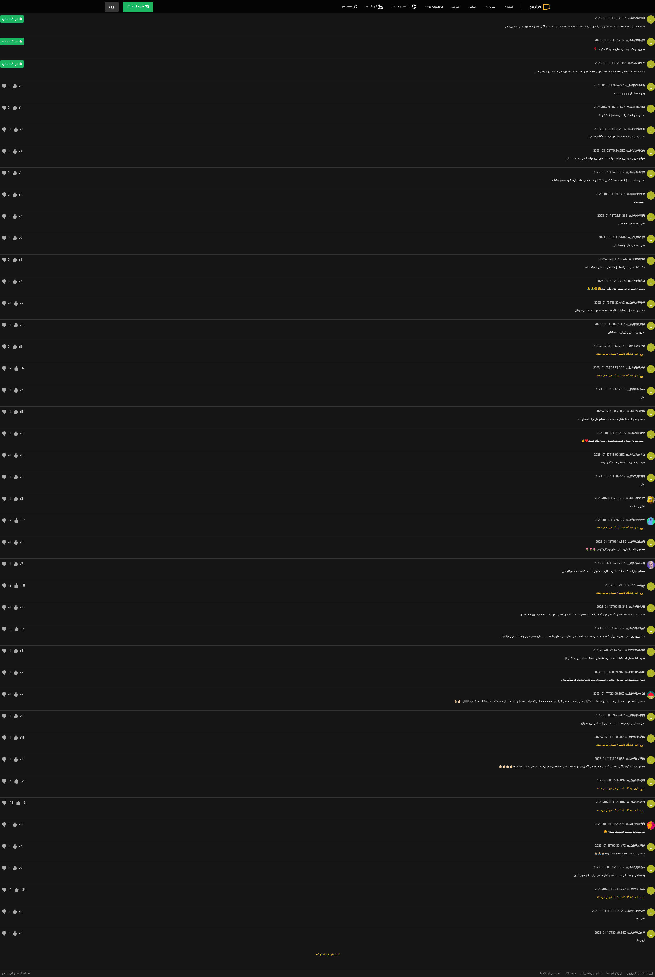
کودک (372, 6)
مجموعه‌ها (435, 6)
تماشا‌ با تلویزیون (636, 973)
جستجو (347, 6)
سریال (491, 6)
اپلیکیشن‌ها (614, 973)
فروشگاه (570, 973)
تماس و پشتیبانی (591, 973)
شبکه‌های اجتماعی (14, 973)
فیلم (509, 6)
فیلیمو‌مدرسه (401, 6)
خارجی (455, 6)
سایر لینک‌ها (548, 973)
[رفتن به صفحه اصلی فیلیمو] (540, 7)
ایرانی (472, 6)
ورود (112, 6)
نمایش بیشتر (329, 954)
